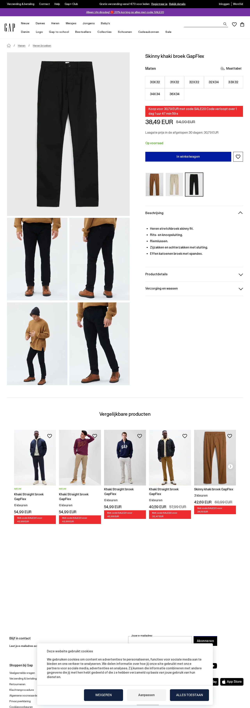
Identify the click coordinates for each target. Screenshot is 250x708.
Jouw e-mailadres (141, 635)
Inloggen (224, 3)
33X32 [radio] (233, 82)
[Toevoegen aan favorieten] (49, 436)
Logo (39, 31)
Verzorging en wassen (161, 288)
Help (57, 3)
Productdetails (156, 274)
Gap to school (59, 31)
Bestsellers (83, 31)
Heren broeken (42, 45)
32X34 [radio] (214, 82)
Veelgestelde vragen (22, 672)
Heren (55, 23)
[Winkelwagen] (242, 24)
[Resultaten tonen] (225, 24)
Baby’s (105, 23)
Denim (25, 31)
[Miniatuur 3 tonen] (37, 343)
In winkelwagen (188, 156)
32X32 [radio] (194, 82)
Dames (40, 23)
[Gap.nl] (10, 27)
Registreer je (159, 3)
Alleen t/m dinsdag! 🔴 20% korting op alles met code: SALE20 (125, 12)
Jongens (89, 23)
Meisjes (71, 23)
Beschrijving (154, 213)
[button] (238, 157)
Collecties (104, 31)
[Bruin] (154, 185)
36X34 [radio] (175, 94)
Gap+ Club (71, 3)
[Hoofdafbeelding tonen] (68, 134)
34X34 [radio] (155, 94)
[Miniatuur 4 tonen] (99, 343)
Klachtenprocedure (21, 689)
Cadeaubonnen (148, 31)
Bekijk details (177, 3)
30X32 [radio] (155, 82)
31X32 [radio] (174, 82)
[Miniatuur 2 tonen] (99, 259)
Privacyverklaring (20, 701)
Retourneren (17, 684)
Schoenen (125, 31)
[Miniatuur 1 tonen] (37, 259)
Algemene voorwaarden (24, 695)
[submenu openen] (31, 23)
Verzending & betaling (20, 3)
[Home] (9, 45)
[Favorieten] (234, 24)
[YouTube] (213, 666)
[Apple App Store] (232, 682)
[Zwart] (194, 185)
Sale (168, 31)
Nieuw (25, 23)
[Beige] (174, 185)
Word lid (238, 3)
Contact (44, 3)
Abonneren (205, 641)
